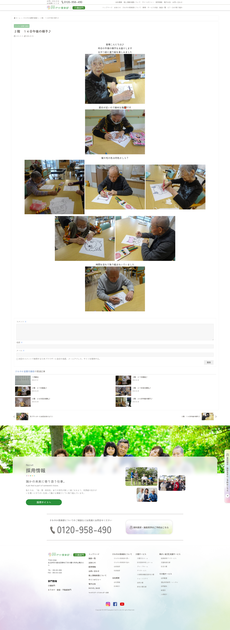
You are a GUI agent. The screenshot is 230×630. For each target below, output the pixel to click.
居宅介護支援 (141, 587)
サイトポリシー (148, 2)
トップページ (107, 7)
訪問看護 (164, 578)
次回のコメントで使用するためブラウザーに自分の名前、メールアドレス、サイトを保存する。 (59, 358)
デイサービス (141, 570)
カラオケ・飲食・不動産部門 (59, 589)
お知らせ (117, 7)
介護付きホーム (142, 558)
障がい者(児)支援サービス (170, 554)
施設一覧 (162, 7)
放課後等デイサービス (168, 558)
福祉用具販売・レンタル (169, 582)
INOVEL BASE (94, 588)
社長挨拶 (117, 570)
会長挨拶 (117, 566)
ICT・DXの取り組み (175, 7)
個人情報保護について (132, 2)
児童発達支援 (165, 562)
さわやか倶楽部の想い (121, 558)
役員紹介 (117, 586)
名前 (19, 342)
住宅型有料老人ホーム (145, 562)
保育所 (163, 590)
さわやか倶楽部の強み (121, 562)
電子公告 (167, 2)
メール (20, 350)
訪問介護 (140, 582)
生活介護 (164, 566)
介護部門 (51, 585)
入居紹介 (164, 594)
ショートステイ (142, 578)
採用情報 (159, 2)
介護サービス (140, 554)
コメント (21, 321)
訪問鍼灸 (164, 586)
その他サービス (165, 573)
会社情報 (117, 582)
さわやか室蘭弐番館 (22, 26)
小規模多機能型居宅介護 (145, 574)
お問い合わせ (177, 2)
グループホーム (142, 566)
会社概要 (118, 2)
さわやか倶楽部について (131, 7)
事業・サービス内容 (150, 7)
